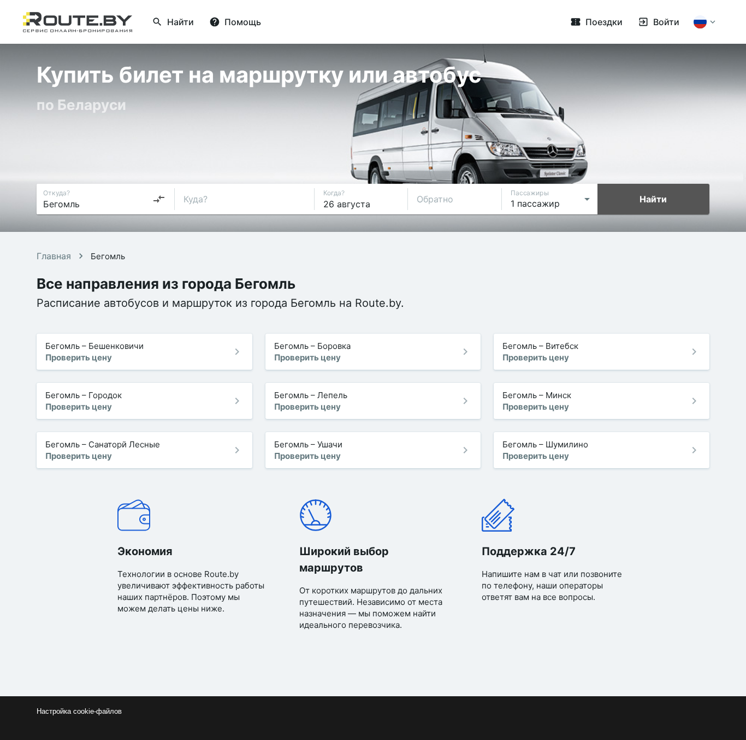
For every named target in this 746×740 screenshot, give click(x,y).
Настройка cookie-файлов (79, 711)
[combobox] (104, 199)
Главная (54, 255)
